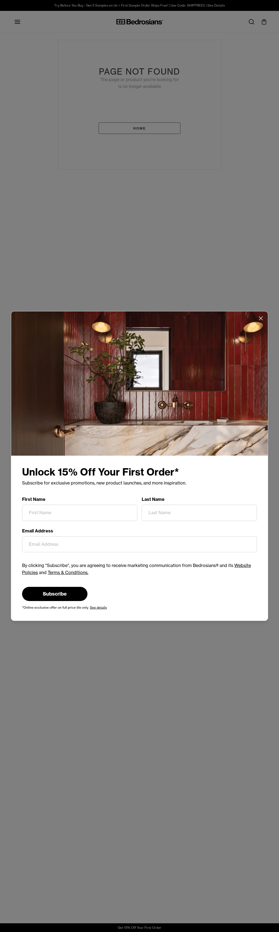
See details (98, 607)
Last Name (153, 499)
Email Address (37, 531)
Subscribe (55, 594)
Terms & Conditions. (68, 572)
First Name (34, 499)
